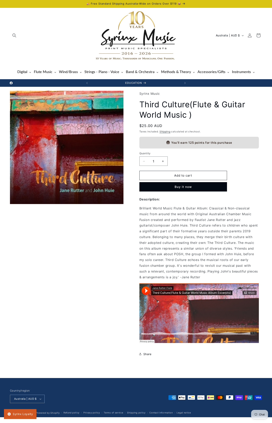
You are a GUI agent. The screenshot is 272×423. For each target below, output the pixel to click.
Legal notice (184, 412)
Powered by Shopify (48, 412)
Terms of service (113, 412)
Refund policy (71, 412)
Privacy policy (91, 412)
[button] (14, 35)
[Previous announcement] (87, 83)
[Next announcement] (185, 83)
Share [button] (147, 354)
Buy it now (183, 187)
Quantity (145, 153)
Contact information (161, 412)
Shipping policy (136, 412)
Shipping (164, 131)
